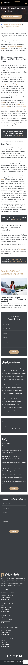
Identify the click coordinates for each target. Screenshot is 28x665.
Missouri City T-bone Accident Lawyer (14, 429)
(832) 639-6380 (5, 644)
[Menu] (26, 2)
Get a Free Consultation (11, 17)
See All (14, 488)
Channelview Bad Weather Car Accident (14, 371)
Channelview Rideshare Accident (12, 401)
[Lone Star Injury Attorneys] (5, 3)
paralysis (17, 110)
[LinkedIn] (17, 656)
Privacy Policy (13, 662)
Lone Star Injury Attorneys (17, 661)
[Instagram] (14, 656)
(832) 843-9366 (5, 633)
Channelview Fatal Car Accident (12, 382)
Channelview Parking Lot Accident (13, 396)
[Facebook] (7, 656)
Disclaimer (19, 662)
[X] (11, 656)
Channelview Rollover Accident (12, 404)
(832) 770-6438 (5, 597)
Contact (21, 250)
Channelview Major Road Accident (13, 393)
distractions (4, 85)
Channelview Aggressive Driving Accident (15, 368)
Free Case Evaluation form (17, 261)
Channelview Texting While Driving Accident (13, 410)
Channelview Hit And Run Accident (13, 390)
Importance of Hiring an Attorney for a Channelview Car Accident (13, 299)
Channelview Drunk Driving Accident (13, 376)
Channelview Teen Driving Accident (13, 407)
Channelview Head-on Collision (12, 385)
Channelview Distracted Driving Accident (15, 373)
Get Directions (5, 599)
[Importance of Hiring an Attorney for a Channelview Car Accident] (14, 286)
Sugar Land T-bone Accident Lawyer (13, 426)
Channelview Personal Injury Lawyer (13, 24)
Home (1, 24)
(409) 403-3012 (5, 621)
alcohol (18, 83)
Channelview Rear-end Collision (12, 399)
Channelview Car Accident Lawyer (10, 26)
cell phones (16, 85)
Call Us (17, 3)
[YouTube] (21, 656)
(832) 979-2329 (5, 609)
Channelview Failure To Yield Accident (14, 379)
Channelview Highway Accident (12, 387)
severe (3, 102)
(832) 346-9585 (19, 135)
